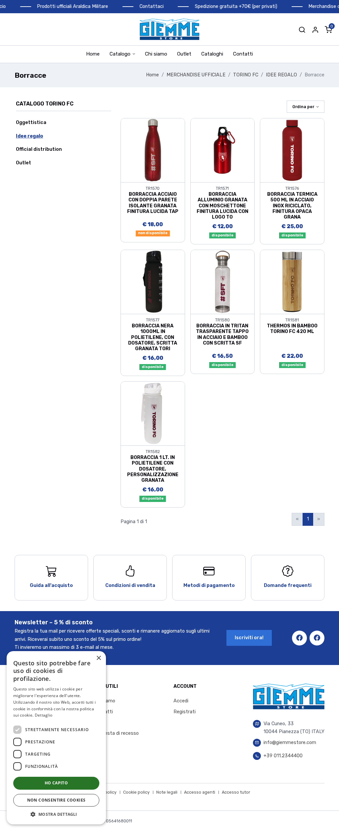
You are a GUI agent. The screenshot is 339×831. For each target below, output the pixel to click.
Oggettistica (31, 122)
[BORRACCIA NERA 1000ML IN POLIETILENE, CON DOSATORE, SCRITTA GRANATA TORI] (153, 281)
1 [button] (308, 519)
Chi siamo (156, 54)
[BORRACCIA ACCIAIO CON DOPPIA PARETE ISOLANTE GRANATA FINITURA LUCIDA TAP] (153, 150)
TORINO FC (245, 75)
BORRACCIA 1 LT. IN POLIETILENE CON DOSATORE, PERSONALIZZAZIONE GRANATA (152, 469)
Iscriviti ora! (249, 638)
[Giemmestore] (169, 29)
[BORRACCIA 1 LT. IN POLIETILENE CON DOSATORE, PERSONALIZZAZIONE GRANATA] (153, 413)
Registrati (184, 712)
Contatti (243, 54)
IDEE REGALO (281, 75)
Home (93, 54)
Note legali (166, 792)
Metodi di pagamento (209, 585)
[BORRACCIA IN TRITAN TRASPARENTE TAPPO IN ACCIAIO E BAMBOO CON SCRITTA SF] (223, 281)
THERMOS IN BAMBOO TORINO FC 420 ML (292, 328)
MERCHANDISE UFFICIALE (196, 75)
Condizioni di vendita (130, 585)
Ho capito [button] (56, 783)
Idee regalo (29, 136)
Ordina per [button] (303, 106)
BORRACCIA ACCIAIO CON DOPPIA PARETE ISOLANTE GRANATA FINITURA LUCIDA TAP (152, 202)
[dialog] (56, 737)
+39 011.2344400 (283, 756)
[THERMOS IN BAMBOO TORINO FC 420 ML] (292, 281)
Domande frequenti (288, 585)
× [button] (98, 658)
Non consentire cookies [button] (56, 800)
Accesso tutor (236, 792)
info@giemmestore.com (290, 742)
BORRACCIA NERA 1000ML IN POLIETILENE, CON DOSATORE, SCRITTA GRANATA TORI (152, 337)
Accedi (180, 701)
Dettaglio (44, 715)
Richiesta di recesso (116, 733)
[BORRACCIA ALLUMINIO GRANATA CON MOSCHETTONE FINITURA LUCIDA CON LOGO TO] (223, 150)
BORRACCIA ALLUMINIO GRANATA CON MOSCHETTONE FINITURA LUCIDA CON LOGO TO (222, 205)
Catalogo (120, 54)
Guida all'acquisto (51, 585)
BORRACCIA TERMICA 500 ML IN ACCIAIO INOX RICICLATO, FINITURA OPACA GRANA (292, 205)
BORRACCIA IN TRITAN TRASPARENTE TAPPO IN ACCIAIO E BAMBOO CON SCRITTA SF (222, 334)
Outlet (184, 54)
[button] (302, 29)
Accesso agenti (199, 792)
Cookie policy (136, 792)
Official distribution (39, 149)
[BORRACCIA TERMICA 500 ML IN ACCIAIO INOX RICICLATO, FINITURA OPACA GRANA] (292, 150)
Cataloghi (212, 54)
